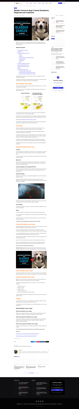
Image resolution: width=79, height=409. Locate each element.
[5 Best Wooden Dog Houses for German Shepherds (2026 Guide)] (53, 57)
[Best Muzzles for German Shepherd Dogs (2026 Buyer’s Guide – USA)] (53, 67)
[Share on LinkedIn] (62, 15)
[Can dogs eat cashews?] (43, 361)
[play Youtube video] (32, 259)
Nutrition (50, 3)
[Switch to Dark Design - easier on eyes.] (63, 3)
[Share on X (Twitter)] (60, 15)
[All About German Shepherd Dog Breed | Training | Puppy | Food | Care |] (19, 3)
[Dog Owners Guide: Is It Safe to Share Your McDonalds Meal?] (31, 361)
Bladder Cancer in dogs (17, 338)
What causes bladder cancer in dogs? (25, 70)
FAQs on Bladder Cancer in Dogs (23, 69)
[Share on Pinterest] (61, 15)
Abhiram (20, 350)
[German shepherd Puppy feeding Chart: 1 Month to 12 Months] (53, 21)
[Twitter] (11, 46)
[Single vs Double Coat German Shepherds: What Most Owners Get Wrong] (53, 26)
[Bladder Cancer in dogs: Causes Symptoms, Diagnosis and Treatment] (31, 28)
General (35, 3)
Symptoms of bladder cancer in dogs (23, 66)
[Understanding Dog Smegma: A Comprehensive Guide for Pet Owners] (53, 31)
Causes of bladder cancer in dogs (23, 64)
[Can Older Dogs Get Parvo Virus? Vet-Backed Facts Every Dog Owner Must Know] (19, 361)
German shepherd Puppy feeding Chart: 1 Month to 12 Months (60, 21)
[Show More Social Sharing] (64, 15)
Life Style (46, 3)
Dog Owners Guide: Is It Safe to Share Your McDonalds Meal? (31, 367)
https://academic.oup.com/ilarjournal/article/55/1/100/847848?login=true (27, 333)
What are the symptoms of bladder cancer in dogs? (27, 73)
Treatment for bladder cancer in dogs (23, 63)
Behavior (39, 3)
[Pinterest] (11, 51)
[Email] (11, 53)
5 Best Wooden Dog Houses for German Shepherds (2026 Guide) (60, 57)
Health (43, 3)
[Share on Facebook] (58, 15)
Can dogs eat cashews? (42, 366)
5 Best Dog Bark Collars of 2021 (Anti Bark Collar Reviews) (22, 346)
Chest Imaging (21, 60)
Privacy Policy (58, 90)
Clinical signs (20, 51)
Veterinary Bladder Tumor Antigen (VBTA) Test (26, 57)
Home (27, 3)
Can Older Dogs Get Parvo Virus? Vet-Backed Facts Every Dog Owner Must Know (19, 367)
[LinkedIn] (11, 48)
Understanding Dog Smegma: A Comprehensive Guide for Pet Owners (60, 31)
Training (30, 3)
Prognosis (19, 67)
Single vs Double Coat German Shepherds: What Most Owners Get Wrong (60, 26)
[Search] (64, 3)
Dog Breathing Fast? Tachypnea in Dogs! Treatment (28, 119)
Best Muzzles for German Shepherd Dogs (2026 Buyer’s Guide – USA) (60, 67)
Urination (20, 54)
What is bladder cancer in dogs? (23, 50)
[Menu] (14, 3)
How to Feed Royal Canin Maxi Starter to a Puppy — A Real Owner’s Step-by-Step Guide (57, 49)
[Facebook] (11, 44)
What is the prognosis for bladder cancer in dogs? (27, 72)
